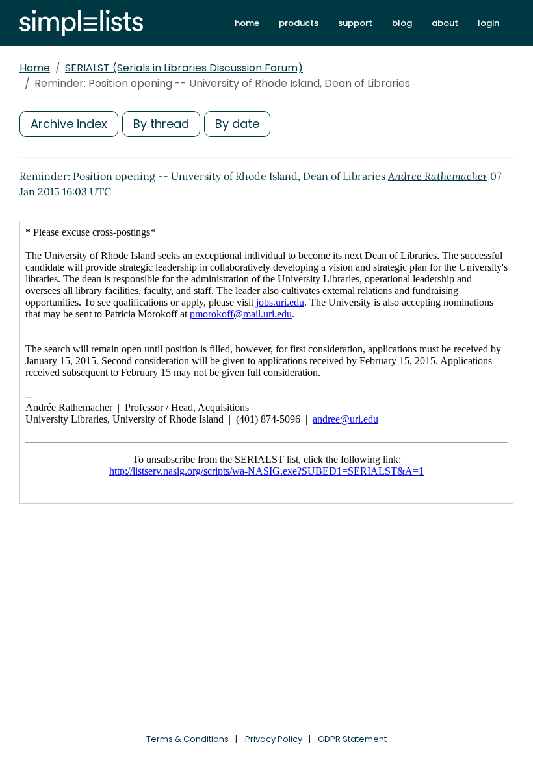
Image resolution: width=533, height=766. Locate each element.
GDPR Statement (352, 739)
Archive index (69, 124)
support (355, 23)
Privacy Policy (273, 739)
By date (237, 124)
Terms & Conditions (187, 739)
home (247, 23)
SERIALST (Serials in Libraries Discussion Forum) (184, 67)
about (445, 23)
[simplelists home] (81, 23)
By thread (161, 124)
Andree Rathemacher (438, 175)
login (488, 23)
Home (35, 67)
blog (402, 23)
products (298, 23)
